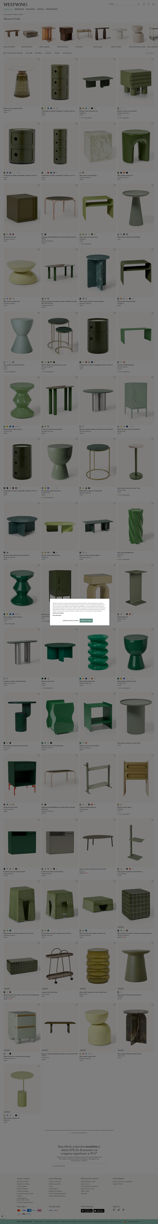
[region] (79, 612)
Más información (57, 615)
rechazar (82, 611)
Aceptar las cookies (86, 620)
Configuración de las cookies (71, 620)
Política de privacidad (58, 613)
